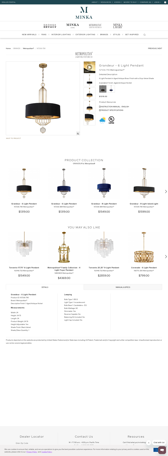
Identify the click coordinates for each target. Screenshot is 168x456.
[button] (166, 446)
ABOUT (95, 2)
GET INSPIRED (132, 34)
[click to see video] (89, 67)
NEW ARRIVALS (29, 34)
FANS (43, 34)
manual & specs (123, 287)
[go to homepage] (84, 12)
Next (160, 48)
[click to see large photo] (89, 80)
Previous (152, 48)
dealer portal (9, 2)
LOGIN (157, 2)
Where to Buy (130, 2)
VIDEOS (117, 2)
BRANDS (104, 34)
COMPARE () (145, 2)
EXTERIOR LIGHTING (85, 34)
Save (10, 63)
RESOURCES (106, 2)
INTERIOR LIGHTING (61, 34)
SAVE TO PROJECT (13, 138)
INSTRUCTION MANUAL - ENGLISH (115, 106)
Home (8, 48)
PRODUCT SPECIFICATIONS (112, 110)
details (45, 287)
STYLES (116, 34)
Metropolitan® (28, 48)
